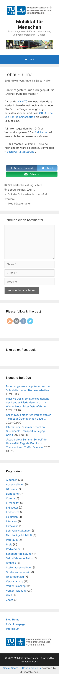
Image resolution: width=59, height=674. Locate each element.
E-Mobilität (12, 502)
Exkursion (12, 516)
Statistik (11, 562)
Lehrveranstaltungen (18, 530)
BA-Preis (11, 489)
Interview (11, 521)
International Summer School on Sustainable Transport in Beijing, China (25, 431)
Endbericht (12, 512)
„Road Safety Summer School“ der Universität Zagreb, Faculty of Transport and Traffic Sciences (27, 443)
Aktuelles (11, 479)
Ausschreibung (15, 484)
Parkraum (12, 539)
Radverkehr (13, 549)
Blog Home (12, 619)
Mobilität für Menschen (29, 24)
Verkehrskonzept (16, 585)
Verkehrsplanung (16, 590)
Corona (10, 498)
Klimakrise (12, 526)
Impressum (12, 628)
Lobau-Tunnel (16, 189)
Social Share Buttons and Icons (22, 668)
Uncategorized (15, 576)
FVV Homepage (15, 624)
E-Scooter (12, 507)
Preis (9, 544)
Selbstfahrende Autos (19, 558)
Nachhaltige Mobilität (19, 535)
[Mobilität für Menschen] (29, 44)
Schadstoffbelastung (20, 185)
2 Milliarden (41, 132)
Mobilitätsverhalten (19, 203)
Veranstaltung (14, 581)
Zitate (38, 185)
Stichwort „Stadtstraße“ (21, 151)
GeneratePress (29, 661)
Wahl (9, 595)
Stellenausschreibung (19, 567)
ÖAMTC (22, 101)
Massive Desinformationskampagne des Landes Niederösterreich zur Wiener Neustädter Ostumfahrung (27, 402)
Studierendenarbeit (18, 572)
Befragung (12, 493)
